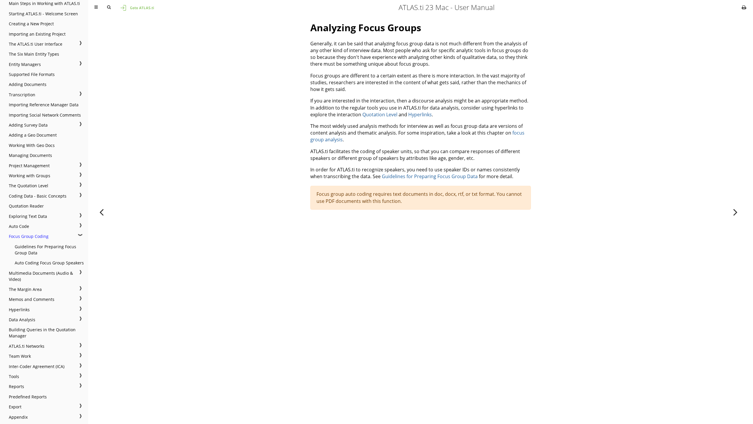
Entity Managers (25, 64)
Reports (16, 386)
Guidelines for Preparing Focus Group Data (430, 176)
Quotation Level (379, 114)
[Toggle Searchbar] (108, 7)
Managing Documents (30, 155)
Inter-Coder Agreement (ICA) (36, 366)
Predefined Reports (28, 397)
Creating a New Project (31, 23)
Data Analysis (22, 319)
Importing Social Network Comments (45, 115)
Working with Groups (29, 175)
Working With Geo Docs (32, 145)
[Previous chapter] (101, 212)
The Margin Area (25, 289)
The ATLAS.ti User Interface (35, 44)
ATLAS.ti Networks (26, 346)
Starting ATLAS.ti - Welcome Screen (43, 13)
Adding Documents (27, 84)
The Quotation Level (28, 185)
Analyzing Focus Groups (365, 27)
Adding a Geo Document (33, 135)
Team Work (20, 356)
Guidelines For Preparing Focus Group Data (45, 250)
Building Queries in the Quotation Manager (42, 333)
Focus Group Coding (29, 236)
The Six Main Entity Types (34, 54)
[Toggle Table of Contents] (96, 7)
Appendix (18, 417)
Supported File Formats (32, 74)
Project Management (29, 165)
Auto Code (19, 226)
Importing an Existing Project (37, 34)
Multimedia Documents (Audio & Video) (41, 276)
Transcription (22, 94)
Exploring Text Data (28, 216)
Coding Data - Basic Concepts (37, 196)
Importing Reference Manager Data (44, 104)
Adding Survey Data (28, 125)
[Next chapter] (735, 212)
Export (15, 407)
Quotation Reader (26, 206)
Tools (14, 376)
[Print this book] (744, 7)
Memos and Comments (31, 299)
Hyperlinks (19, 309)
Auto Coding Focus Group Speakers (49, 263)
